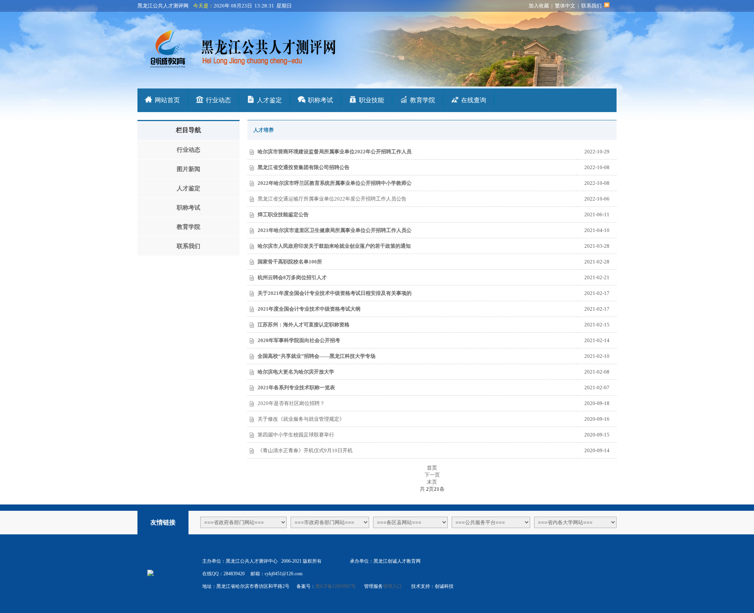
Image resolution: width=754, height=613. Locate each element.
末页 (432, 482)
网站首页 (167, 100)
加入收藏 (539, 6)
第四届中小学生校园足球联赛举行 (296, 435)
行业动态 (218, 100)
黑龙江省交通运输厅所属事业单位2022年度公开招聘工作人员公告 (332, 199)
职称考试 (320, 100)
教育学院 (422, 100)
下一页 (432, 475)
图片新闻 (188, 169)
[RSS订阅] (606, 6)
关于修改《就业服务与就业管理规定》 (301, 419)
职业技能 (371, 100)
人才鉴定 (269, 100)
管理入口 (393, 586)
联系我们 (591, 6)
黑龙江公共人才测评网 (162, 6)
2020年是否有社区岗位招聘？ (291, 403)
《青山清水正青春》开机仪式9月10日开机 (305, 450)
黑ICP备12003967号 (336, 586)
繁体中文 (565, 6)
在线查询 (473, 100)
